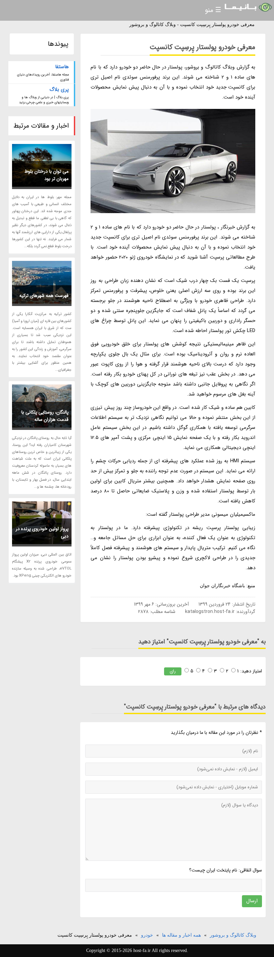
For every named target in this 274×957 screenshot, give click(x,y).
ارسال (252, 901)
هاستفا (62, 67)
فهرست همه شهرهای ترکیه (43, 295)
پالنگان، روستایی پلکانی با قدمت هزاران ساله (44, 416)
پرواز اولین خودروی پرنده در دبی (42, 532)
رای (173, 671)
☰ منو (213, 10)
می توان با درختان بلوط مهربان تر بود (46, 175)
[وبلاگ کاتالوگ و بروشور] (247, 7)
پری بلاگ (59, 90)
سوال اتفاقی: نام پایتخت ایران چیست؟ (225, 870)
